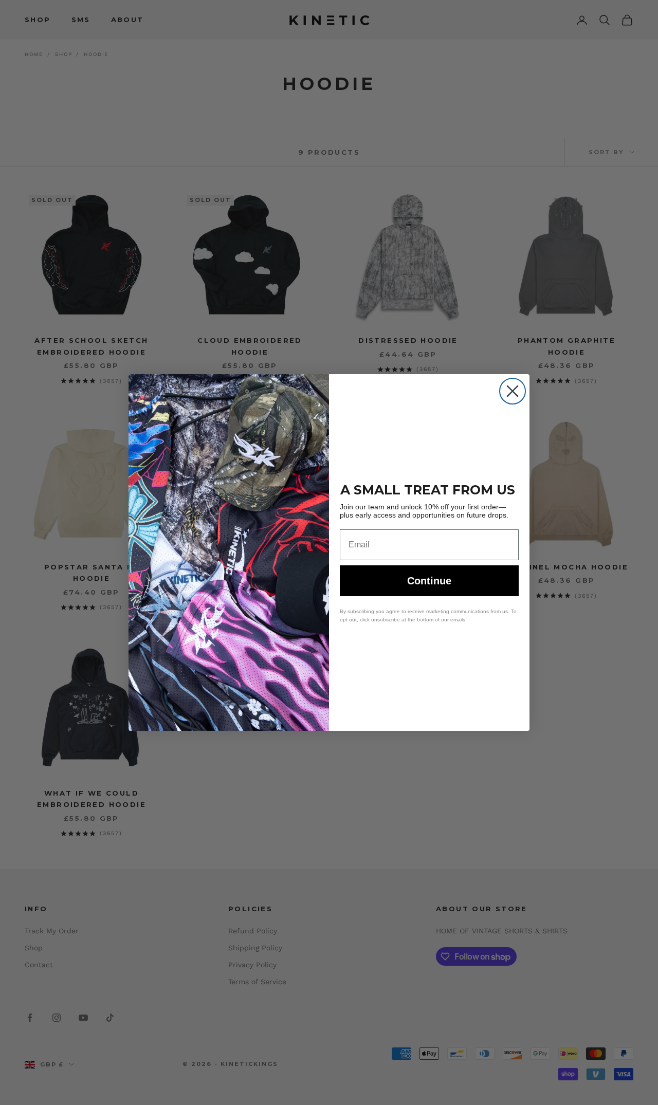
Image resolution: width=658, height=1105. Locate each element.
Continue (429, 580)
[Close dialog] (512, 391)
